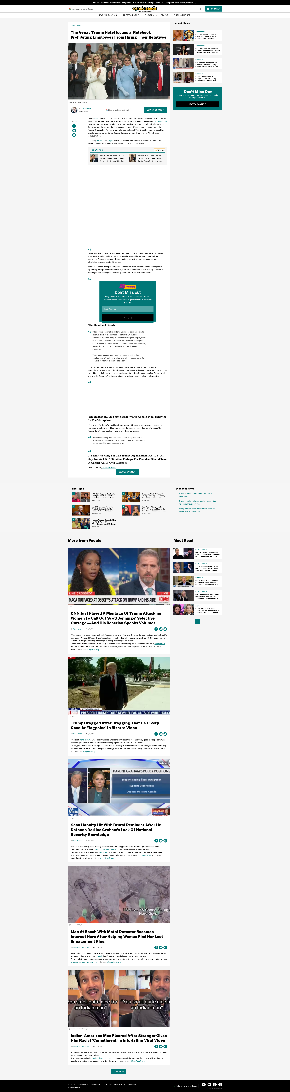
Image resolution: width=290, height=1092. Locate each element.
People (164, 15)
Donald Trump (160, 121)
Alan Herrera (77, 629)
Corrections (107, 1084)
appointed (103, 852)
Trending (150, 15)
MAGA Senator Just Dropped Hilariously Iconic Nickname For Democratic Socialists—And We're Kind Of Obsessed (206, 583)
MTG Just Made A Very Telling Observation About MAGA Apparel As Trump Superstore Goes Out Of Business (207, 597)
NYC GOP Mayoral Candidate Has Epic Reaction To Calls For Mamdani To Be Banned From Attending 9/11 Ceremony (104, 497)
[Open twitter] (209, 1084)
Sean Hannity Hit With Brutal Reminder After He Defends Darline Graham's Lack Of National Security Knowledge (116, 830)
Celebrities (200, 32)
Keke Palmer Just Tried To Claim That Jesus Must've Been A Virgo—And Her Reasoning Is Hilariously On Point (206, 38)
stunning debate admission (106, 849)
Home (73, 25)
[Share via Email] (74, 135)
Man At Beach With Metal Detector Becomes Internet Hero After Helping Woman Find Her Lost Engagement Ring (117, 936)
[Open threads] (215, 1084)
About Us (71, 1084)
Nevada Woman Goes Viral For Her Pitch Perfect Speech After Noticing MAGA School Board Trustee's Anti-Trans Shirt (104, 524)
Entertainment (131, 15)
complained (160, 644)
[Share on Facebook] (74, 126)
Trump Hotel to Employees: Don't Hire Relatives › (195, 494)
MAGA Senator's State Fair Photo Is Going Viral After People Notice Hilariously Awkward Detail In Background (104, 510)
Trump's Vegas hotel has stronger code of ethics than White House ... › (197, 510)
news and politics (107, 15)
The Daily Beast (109, 467)
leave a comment (155, 110)
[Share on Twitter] (74, 130)
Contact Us (132, 1084)
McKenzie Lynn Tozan (81, 947)
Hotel (99, 140)
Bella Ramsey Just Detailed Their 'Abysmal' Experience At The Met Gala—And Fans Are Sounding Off (207, 612)
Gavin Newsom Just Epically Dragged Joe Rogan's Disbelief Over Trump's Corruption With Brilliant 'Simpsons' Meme (207, 555)
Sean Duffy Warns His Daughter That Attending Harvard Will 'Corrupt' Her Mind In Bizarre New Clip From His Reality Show (207, 81)
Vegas (110, 140)
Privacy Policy (82, 1084)
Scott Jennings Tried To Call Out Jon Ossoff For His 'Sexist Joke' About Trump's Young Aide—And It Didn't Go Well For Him (207, 570)
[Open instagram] (220, 1084)
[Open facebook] (204, 1084)
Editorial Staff (119, 1084)
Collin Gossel (86, 108)
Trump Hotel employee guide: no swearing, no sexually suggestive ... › (197, 502)
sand (100, 956)
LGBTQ (197, 606)
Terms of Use (95, 1084)
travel (96, 118)
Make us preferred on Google (82, 9)
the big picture (182, 15)
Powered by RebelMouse (214, 1088)
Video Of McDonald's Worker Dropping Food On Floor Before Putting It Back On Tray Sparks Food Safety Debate (143, 3)
